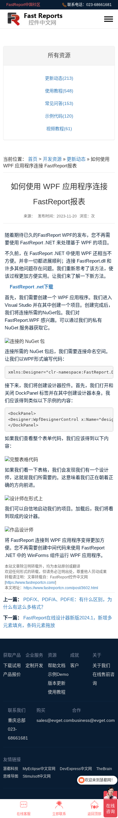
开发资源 (52, 159)
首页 (32, 159)
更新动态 (76, 159)
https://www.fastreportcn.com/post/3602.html (61, 588)
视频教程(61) (59, 128)
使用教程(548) (59, 90)
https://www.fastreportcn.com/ (30, 582)
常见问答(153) (59, 103)
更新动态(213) (59, 78)
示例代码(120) (59, 116)
